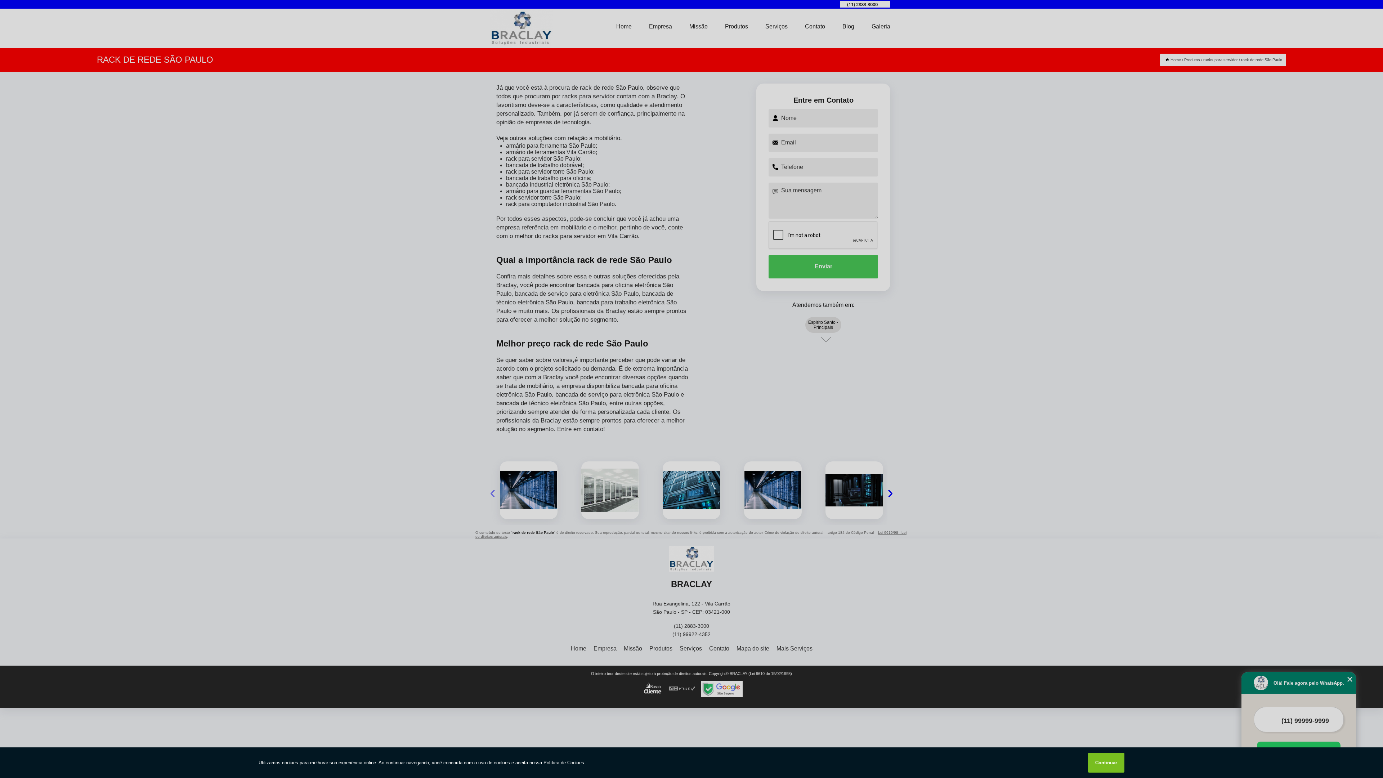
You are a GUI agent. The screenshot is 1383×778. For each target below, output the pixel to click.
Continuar (1106, 762)
